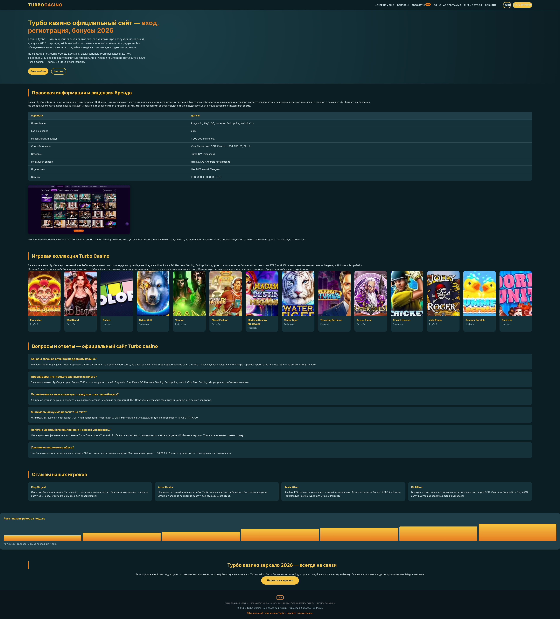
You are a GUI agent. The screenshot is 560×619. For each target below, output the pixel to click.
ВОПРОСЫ (403, 5)
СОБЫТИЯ (491, 5)
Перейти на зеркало (280, 580)
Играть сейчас (38, 71)
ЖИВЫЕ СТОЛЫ (473, 5)
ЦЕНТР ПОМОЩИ (384, 5)
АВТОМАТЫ (421, 5)
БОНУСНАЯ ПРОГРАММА (447, 5)
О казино (58, 71)
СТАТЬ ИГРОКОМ (522, 5)
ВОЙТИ (507, 5)
